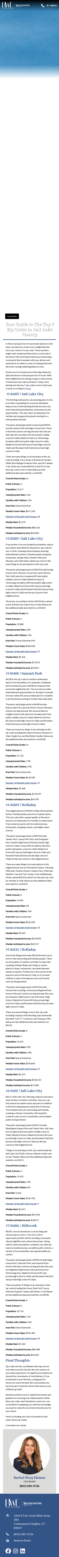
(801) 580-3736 (23, 1534)
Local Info (12, 316)
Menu (53, 5)
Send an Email (22, 1540)
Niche (28, 388)
